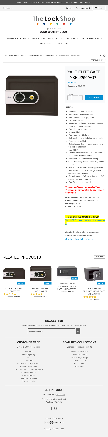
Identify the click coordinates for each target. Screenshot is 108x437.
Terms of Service (29, 381)
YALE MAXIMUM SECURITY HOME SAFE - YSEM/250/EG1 (94, 291)
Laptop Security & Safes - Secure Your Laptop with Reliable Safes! (33, 55)
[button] (10, 294)
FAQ (28, 357)
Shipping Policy (28, 354)
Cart (101, 8)
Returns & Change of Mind (28, 363)
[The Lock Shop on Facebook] (101, 55)
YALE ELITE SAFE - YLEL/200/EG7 (14, 290)
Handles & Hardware (16, 39)
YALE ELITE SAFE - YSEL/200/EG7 (41, 290)
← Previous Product (97, 60)
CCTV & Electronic (91, 39)
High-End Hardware (29, 378)
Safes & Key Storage (66, 39)
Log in (69, 8)
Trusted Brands (28, 375)
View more (100, 257)
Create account (83, 8)
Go (78, 331)
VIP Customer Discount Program (29, 369)
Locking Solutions (41, 39)
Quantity (70, 94)
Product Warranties (28, 366)
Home (5, 55)
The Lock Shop (57, 428)
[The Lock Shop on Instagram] (104, 55)
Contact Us (29, 360)
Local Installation (28, 372)
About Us (29, 352)
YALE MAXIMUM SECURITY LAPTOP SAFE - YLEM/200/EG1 (67, 286)
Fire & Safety (46, 43)
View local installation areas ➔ (79, 239)
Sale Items (63, 43)
